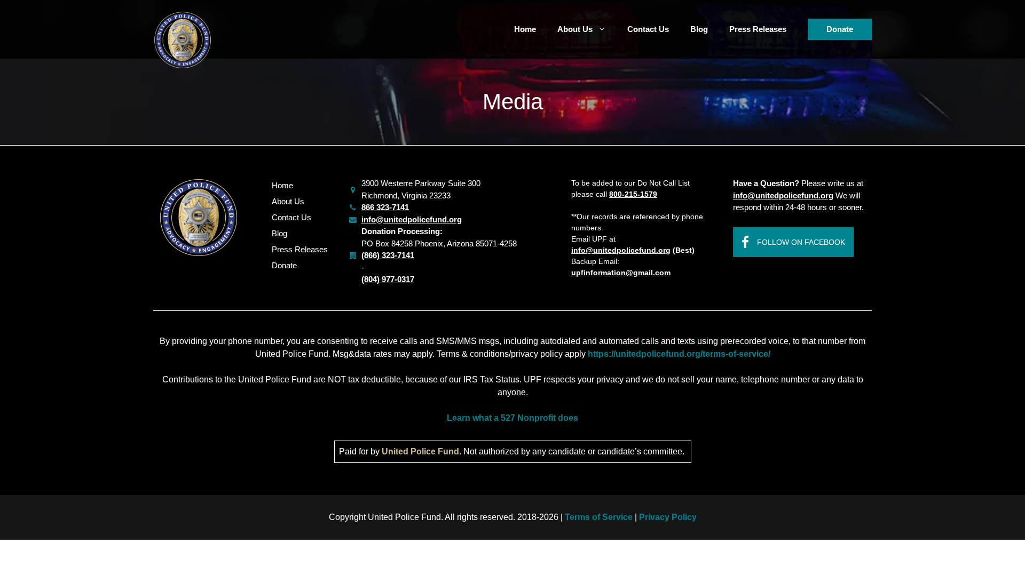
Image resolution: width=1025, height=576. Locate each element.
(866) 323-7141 (387, 255)
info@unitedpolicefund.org (411, 219)
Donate (839, 29)
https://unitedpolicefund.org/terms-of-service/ (679, 353)
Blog (699, 29)
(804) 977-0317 (387, 279)
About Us (575, 29)
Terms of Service (600, 517)
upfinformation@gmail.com (621, 272)
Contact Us (648, 29)
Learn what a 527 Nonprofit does (512, 417)
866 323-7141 (385, 207)
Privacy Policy (668, 517)
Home (525, 29)
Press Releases (757, 29)
